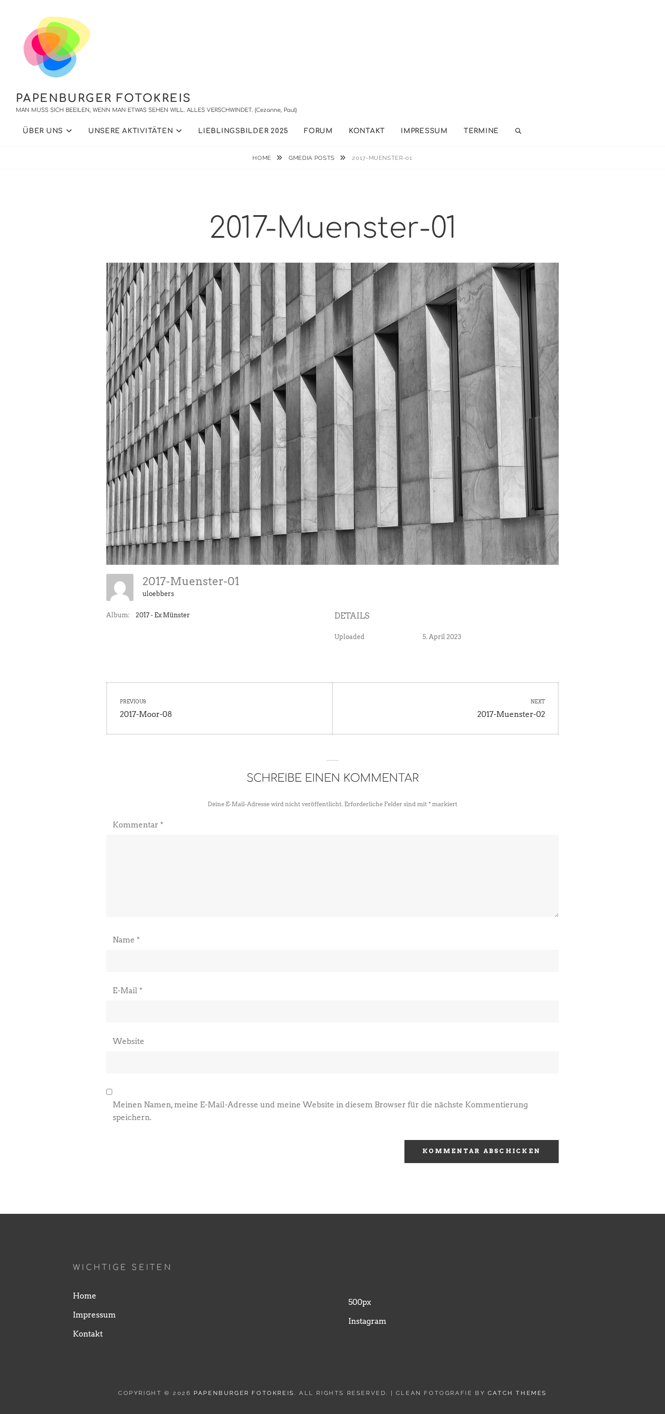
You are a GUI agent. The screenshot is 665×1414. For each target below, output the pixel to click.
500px (359, 1302)
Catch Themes (517, 1393)
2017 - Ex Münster (163, 615)
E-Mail (127, 990)
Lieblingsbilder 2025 (243, 131)
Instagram (367, 1321)
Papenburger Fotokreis (103, 98)
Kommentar (138, 824)
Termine (481, 131)
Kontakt (367, 131)
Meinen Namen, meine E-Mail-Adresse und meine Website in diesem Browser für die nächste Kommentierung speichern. (320, 1111)
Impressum (424, 131)
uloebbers (158, 593)
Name (126, 939)
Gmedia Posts (312, 157)
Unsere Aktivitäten (130, 131)
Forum (318, 131)
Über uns (43, 131)
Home (262, 157)
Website (128, 1041)
